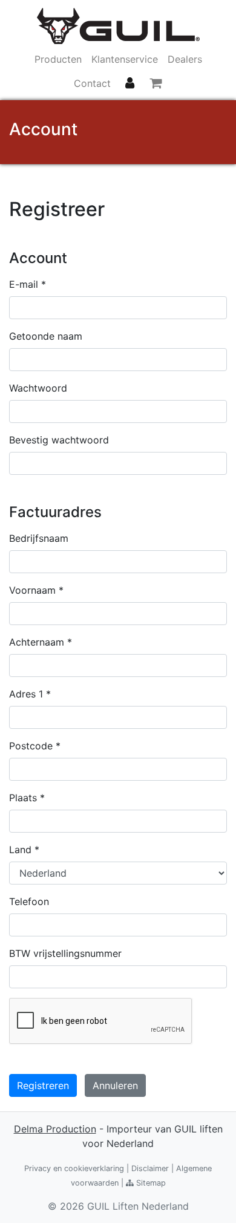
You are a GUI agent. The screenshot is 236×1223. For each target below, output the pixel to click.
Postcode (35, 746)
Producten (58, 59)
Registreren (43, 1085)
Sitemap (150, 1182)
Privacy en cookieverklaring (74, 1168)
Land (24, 849)
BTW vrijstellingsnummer (65, 953)
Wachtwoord (38, 388)
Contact (92, 83)
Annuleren (115, 1085)
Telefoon (29, 901)
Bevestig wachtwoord (59, 440)
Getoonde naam (45, 336)
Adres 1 (30, 694)
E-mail (27, 284)
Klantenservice (124, 59)
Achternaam (40, 642)
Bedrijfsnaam (38, 538)
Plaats (27, 798)
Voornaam (36, 590)
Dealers (185, 59)
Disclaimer (150, 1168)
